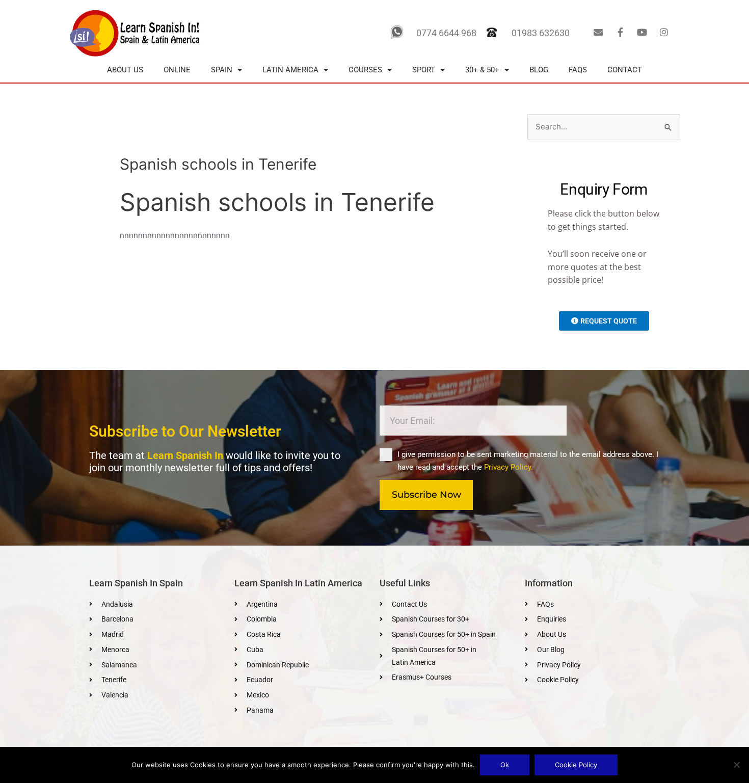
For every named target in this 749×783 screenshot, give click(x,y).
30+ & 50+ (482, 69)
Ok (504, 765)
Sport (423, 69)
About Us (125, 69)
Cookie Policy (576, 765)
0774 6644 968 (446, 33)
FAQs (578, 69)
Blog (538, 69)
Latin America (290, 69)
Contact (624, 69)
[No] (736, 765)
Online (177, 69)
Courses (365, 69)
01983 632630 (541, 33)
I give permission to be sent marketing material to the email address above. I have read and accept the (527, 461)
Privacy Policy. (508, 467)
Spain (221, 69)
